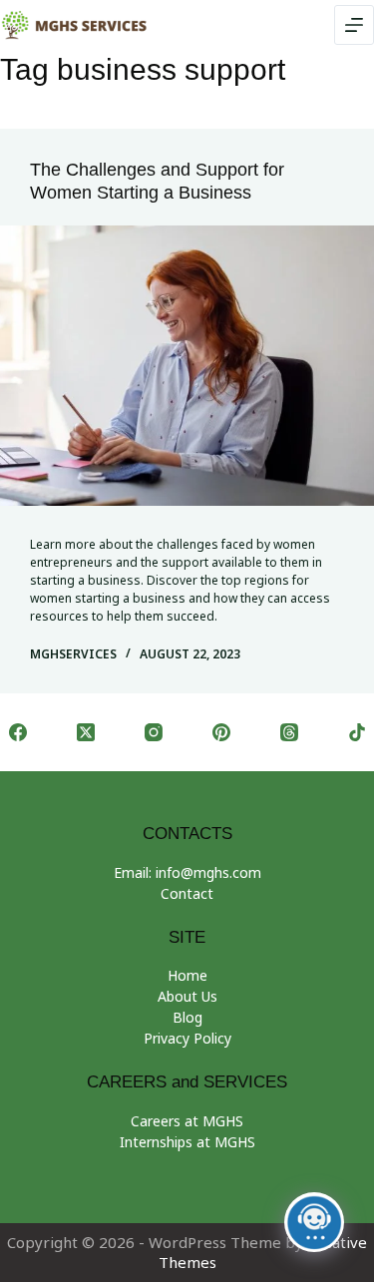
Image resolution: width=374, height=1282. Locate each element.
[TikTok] (357, 732)
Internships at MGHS (187, 1141)
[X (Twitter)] (86, 732)
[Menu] (354, 25)
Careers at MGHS (187, 1120)
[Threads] (289, 732)
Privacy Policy (187, 1038)
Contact (187, 893)
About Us (187, 996)
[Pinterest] (221, 732)
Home (187, 975)
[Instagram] (154, 732)
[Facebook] (18, 732)
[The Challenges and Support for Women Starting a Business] (187, 365)
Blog (187, 1017)
